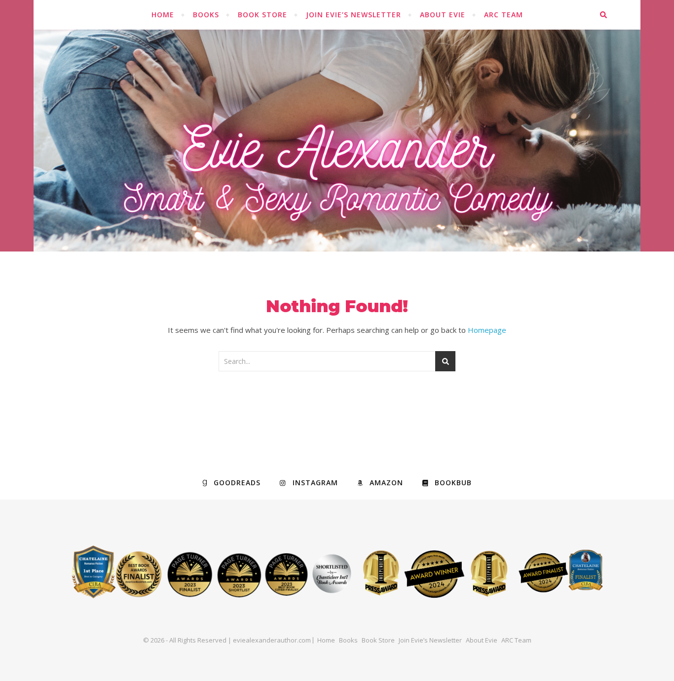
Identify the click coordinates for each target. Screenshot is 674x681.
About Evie (442, 14)
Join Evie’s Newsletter (353, 14)
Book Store (262, 14)
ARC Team (503, 14)
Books (206, 14)
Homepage (487, 330)
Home (162, 14)
